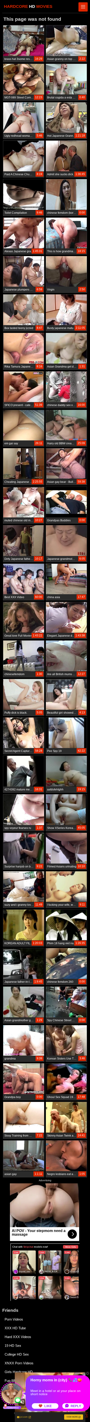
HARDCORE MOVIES (28, 6)
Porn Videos (14, 1319)
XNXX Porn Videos (19, 1363)
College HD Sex (17, 1354)
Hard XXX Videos (18, 1337)
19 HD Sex (13, 1346)
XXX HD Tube (15, 1328)
